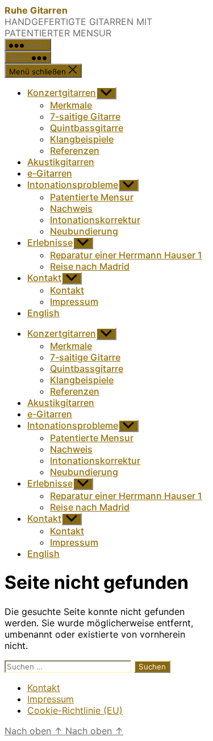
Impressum (74, 301)
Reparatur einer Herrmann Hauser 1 (126, 255)
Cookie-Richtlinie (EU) (75, 710)
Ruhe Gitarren (36, 10)
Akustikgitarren (60, 162)
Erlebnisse (50, 242)
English (43, 313)
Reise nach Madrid (90, 266)
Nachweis (71, 208)
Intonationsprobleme (72, 184)
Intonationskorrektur (95, 219)
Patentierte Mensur (91, 197)
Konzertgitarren (61, 92)
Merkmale (71, 105)
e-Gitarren (49, 173)
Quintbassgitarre (86, 127)
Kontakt (44, 277)
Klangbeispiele (82, 139)
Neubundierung (84, 231)
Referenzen (74, 150)
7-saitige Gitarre (85, 116)
